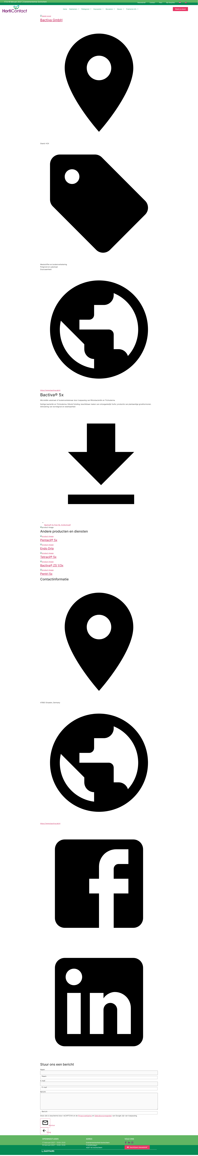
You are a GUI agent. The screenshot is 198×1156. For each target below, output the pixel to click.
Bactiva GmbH (51, 20)
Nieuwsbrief (141, 2)
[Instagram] (132, 1142)
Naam (42, 1069)
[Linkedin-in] (129, 1142)
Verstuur (49, 1125)
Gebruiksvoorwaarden (103, 1116)
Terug (47, 1132)
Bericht (43, 1092)
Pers (160, 2)
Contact (152, 2)
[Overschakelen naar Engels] (186, 2)
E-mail (42, 1080)
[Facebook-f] (126, 1142)
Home (65, 9)
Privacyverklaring (85, 1116)
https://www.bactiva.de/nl (50, 390)
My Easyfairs (170, 2)
